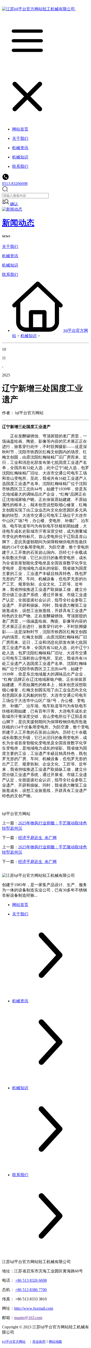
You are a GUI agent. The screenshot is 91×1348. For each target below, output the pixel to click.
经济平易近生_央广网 (37, 838)
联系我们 (10, 274)
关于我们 (10, 246)
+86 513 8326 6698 (31, 1280)
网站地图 (55, 1341)
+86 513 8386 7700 (31, 1290)
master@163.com (28, 1317)
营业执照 (39, 1341)
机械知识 (10, 265)
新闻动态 (18, 222)
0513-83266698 (15, 183)
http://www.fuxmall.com (33, 1308)
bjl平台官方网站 (14, 1341)
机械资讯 (10, 256)
